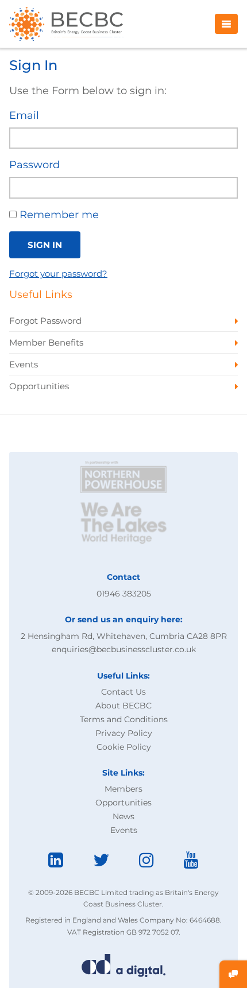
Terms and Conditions (124, 719)
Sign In (45, 244)
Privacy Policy (123, 733)
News (123, 816)
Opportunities (123, 802)
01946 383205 (124, 593)
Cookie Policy (124, 747)
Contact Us (123, 692)
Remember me (58, 214)
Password (34, 164)
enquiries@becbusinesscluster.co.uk (124, 649)
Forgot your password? (58, 273)
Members (123, 789)
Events (123, 830)
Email (24, 115)
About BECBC (123, 705)
